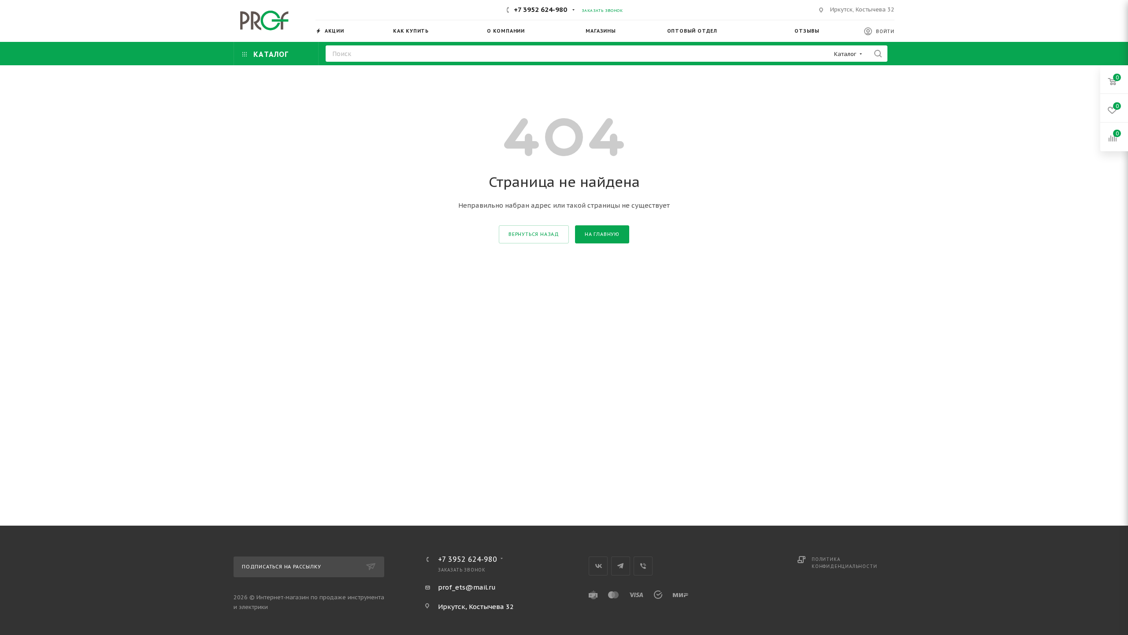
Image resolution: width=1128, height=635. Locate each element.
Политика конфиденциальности (844, 563)
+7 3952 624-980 (540, 9)
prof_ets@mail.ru (467, 587)
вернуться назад (533, 234)
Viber (643, 566)
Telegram (620, 566)
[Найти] (877, 53)
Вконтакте (598, 566)
